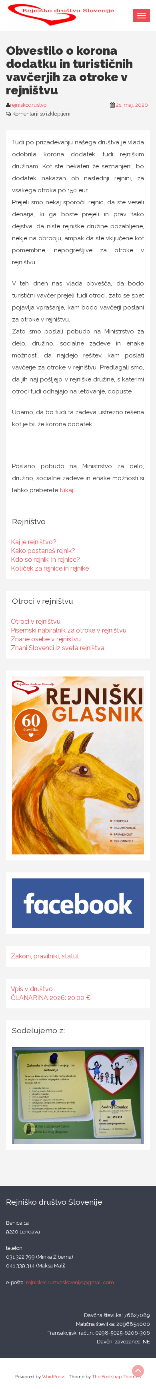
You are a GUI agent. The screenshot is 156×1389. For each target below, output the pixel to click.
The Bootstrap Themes (116, 1376)
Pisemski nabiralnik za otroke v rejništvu (68, 630)
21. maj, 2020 (132, 105)
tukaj (66, 490)
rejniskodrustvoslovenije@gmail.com (70, 1282)
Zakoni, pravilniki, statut (45, 956)
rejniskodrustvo (28, 105)
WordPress (53, 1376)
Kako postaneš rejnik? (43, 551)
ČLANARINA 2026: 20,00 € (51, 998)
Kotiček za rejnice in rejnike (50, 568)
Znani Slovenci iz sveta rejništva (57, 648)
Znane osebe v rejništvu (46, 639)
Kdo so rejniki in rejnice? (45, 559)
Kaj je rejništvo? (33, 542)
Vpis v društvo (32, 989)
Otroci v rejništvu (35, 621)
